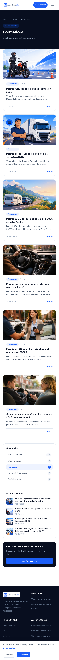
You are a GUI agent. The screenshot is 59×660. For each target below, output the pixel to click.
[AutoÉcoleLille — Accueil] (11, 5)
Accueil (6, 19)
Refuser (9, 655)
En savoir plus (9, 648)
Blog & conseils (9, 626)
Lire (48, 106)
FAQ (5, 631)
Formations (12, 84)
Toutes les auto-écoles (41, 599)
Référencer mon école (41, 626)
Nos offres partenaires (41, 631)
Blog (15, 19)
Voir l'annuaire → (29, 561)
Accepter (23, 655)
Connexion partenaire (40, 636)
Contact (6, 636)
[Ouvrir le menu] (52, 5)
